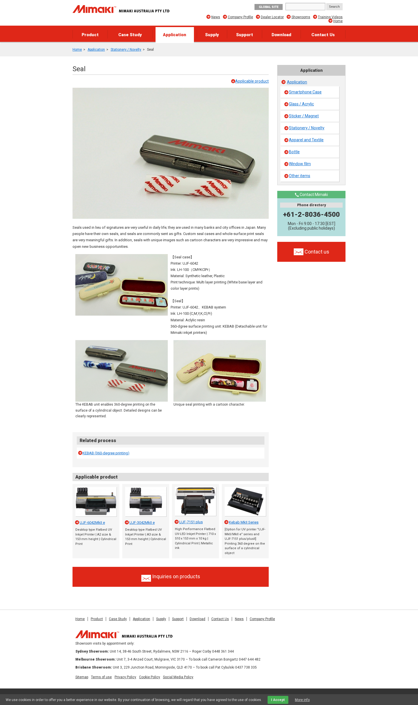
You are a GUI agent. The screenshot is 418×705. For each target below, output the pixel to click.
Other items (299, 175)
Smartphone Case (305, 92)
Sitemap (81, 677)
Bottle (294, 152)
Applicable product (252, 81)
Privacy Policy (125, 677)
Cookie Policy (149, 677)
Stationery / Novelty (126, 50)
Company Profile (240, 17)
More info (302, 700)
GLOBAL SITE (268, 7)
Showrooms (300, 17)
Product (90, 34)
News (215, 17)
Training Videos (330, 17)
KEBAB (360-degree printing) (105, 453)
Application (174, 34)
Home (338, 21)
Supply (212, 34)
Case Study (130, 34)
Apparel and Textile (306, 140)
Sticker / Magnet (304, 116)
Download (281, 34)
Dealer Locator (272, 17)
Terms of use (101, 677)
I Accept (278, 700)
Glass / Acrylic (301, 104)
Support (244, 34)
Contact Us (323, 34)
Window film (300, 164)
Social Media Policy (178, 677)
